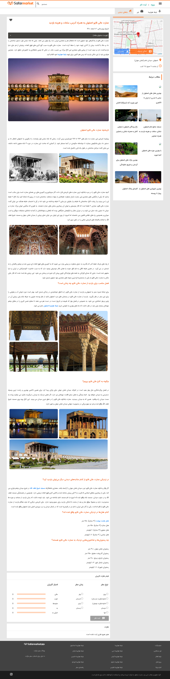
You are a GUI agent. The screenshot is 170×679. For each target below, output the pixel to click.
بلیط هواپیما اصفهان (51, 305)
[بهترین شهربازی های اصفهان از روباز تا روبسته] (150, 172)
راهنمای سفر (80, 667)
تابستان (78, 599)
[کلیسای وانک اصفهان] (126, 172)
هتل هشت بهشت (102, 521)
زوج (104, 594)
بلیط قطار (158, 656)
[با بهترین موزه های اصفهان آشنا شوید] (150, 144)
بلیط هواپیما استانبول (77, 645)
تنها (105, 612)
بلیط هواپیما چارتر (78, 651)
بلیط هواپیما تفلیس (116, 667)
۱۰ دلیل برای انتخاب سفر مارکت (35, 656)
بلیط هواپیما (62, 54)
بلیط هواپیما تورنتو (78, 662)
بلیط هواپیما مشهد (117, 662)
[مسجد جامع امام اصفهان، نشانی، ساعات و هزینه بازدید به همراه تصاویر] (150, 110)
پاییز (79, 603)
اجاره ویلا (158, 667)
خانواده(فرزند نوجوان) (99, 603)
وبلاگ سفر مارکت (39, 651)
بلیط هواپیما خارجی (77, 656)
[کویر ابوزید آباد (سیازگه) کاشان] (126, 86)
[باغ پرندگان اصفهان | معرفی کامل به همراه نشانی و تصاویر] (126, 110)
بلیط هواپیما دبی (117, 651)
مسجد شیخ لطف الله (37, 488)
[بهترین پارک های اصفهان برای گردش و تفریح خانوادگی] (126, 144)
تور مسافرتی (157, 651)
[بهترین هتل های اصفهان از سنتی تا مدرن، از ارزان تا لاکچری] (150, 86)
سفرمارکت (158, 645)
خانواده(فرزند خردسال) (99, 599)
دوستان (103, 608)
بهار (80, 594)
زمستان (78, 608)
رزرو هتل (158, 662)
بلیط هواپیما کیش (117, 656)
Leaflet (160, 54)
